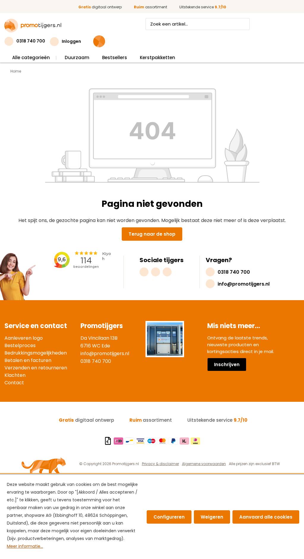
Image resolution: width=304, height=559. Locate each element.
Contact (14, 382)
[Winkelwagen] (99, 41)
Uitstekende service (202, 7)
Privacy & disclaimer (160, 463)
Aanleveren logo (23, 338)
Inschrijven (227, 364)
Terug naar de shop (152, 234)
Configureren (169, 517)
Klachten (15, 375)
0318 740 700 (95, 361)
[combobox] (192, 24)
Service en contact (35, 325)
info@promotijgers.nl (104, 353)
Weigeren (212, 517)
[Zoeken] (244, 24)
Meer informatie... (25, 546)
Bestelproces (20, 345)
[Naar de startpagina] (32, 25)
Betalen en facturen (27, 360)
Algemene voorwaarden (204, 463)
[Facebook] (155, 271)
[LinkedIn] (167, 271)
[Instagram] (144, 271)
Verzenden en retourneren (35, 367)
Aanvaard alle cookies (265, 517)
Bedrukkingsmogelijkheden (35, 352)
